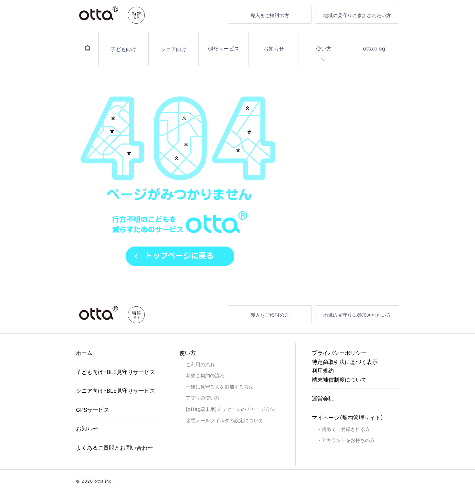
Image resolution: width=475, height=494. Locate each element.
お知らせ (273, 48)
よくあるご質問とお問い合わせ (114, 447)
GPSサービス (223, 48)
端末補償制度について (339, 379)
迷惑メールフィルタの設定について (224, 420)
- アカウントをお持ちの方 (346, 440)
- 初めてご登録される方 (344, 429)
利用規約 (323, 370)
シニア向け (173, 49)
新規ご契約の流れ (205, 375)
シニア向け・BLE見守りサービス (115, 390)
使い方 (324, 48)
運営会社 (323, 398)
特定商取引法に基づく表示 (345, 361)
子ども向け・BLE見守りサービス (115, 372)
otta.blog (374, 48)
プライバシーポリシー (339, 352)
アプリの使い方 (203, 397)
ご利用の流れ (200, 364)
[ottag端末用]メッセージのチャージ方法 (230, 408)
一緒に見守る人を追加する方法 (220, 386)
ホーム (84, 352)
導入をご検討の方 (269, 15)
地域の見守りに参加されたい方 (357, 15)
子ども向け (123, 49)
